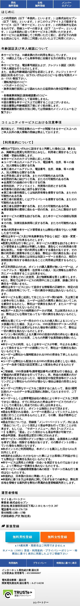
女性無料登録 (40, 4)
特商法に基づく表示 (67, 563)
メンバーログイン (66, 4)
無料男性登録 (22, 536)
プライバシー (40, 563)
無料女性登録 (57, 536)
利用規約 (13, 563)
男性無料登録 (13, 4)
